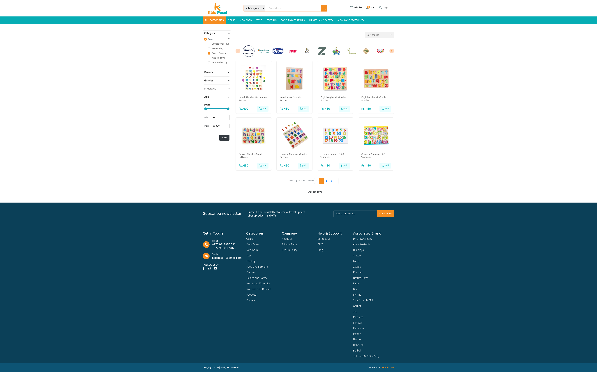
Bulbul (357, 350)
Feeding (271, 20)
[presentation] (238, 51)
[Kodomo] (336, 51)
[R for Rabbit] (351, 51)
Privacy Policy (289, 244)
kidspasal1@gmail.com (227, 258)
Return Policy (289, 250)
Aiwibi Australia (361, 244)
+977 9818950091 (223, 244)
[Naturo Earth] (366, 51)
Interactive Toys (220, 62)
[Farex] (380, 51)
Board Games (219, 53)
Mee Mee (358, 317)
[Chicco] (278, 51)
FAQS (320, 244)
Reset (224, 138)
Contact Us (323, 238)
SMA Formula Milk (363, 300)
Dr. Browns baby (362, 238)
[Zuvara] (322, 51)
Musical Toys (218, 58)
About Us (287, 238)
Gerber (357, 306)
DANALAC (358, 345)
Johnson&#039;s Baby (366, 356)
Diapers (250, 300)
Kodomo (358, 272)
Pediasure (359, 328)
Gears (231, 20)
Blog (320, 250)
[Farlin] (292, 51)
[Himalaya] (263, 51)
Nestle (357, 339)
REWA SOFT (388, 368)
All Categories (214, 20)
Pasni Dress (252, 244)
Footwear (251, 294)
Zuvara (357, 266)
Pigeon (357, 333)
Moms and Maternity (350, 20)
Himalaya (358, 250)
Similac (357, 294)
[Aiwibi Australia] (248, 51)
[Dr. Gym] (307, 51)
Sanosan (358, 322)
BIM (355, 289)
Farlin (356, 261)
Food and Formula (293, 20)
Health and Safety (321, 20)
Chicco (357, 255)
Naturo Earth (360, 278)
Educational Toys (220, 44)
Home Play (217, 48)
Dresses (250, 272)
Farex (356, 283)
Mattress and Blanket (258, 289)
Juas (356, 311)
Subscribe (385, 214)
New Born (246, 20)
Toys (259, 20)
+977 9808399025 (224, 248)
